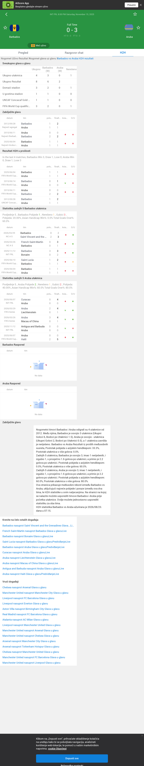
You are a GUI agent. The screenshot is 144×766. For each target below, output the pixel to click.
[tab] (23, 52)
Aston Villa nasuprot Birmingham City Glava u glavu (31, 608)
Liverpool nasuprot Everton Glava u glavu (25, 603)
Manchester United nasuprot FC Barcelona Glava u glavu (33, 657)
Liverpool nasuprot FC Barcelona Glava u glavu (28, 598)
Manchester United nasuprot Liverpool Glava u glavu (31, 662)
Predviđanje (59, 541)
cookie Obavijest (57, 748)
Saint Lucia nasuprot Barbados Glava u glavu (27, 541)
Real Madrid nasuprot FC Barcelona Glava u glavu (29, 614)
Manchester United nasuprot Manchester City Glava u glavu (35, 592)
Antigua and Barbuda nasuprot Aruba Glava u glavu (30, 568)
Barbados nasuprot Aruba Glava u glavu (24, 547)
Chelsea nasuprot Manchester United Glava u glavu (30, 651)
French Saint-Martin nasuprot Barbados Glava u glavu (32, 531)
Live (72, 525)
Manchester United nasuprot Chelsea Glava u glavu (30, 635)
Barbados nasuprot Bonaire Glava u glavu (25, 536)
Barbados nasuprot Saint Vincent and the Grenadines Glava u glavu (36, 525)
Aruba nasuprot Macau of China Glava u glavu (27, 563)
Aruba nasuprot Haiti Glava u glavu (21, 574)
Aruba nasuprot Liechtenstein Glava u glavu (26, 557)
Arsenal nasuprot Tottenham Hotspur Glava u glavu (30, 646)
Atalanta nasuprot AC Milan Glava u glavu (25, 619)
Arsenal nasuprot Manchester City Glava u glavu (29, 641)
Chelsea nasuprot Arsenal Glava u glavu (24, 587)
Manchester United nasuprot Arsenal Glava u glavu (30, 630)
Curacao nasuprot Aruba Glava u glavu (23, 552)
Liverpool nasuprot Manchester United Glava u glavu (31, 625)
